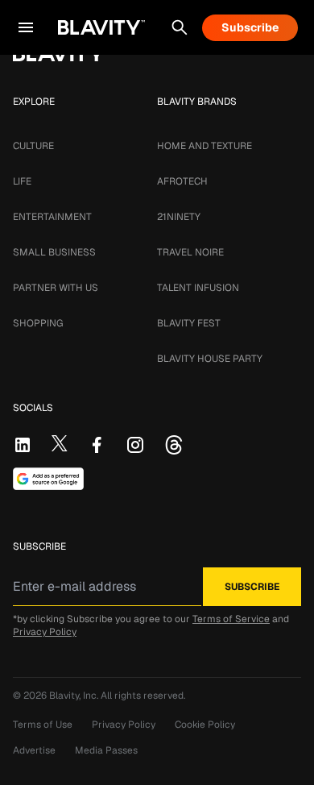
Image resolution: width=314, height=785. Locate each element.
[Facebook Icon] (96, 445)
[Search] (179, 27)
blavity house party (209, 358)
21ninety (178, 216)
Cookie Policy (205, 724)
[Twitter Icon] (60, 443)
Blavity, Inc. (75, 695)
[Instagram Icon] (135, 445)
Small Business (54, 252)
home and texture (204, 145)
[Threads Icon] (174, 445)
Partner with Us (55, 287)
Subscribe (250, 27)
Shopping (38, 323)
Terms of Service (231, 619)
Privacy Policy (44, 631)
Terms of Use (42, 724)
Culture (33, 145)
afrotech (182, 181)
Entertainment (52, 216)
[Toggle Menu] (25, 27)
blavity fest (189, 323)
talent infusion (198, 287)
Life (22, 181)
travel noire (190, 252)
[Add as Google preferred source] (48, 478)
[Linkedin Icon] (22, 445)
